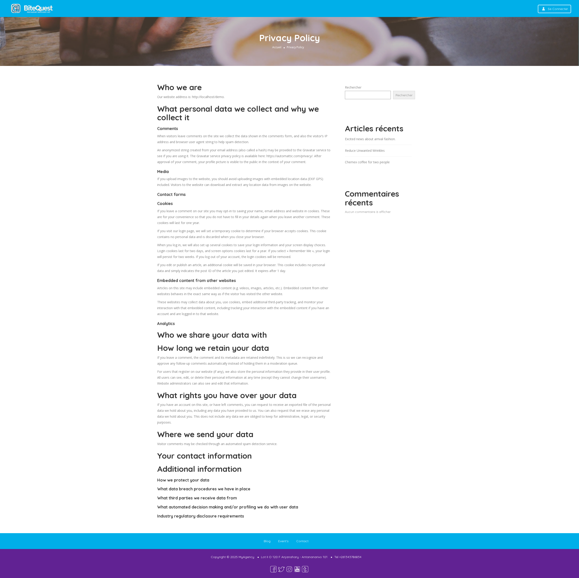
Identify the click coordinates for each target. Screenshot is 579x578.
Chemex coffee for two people (367, 162)
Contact (302, 541)
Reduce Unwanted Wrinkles (365, 150)
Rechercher (353, 87)
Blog (267, 541)
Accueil (276, 47)
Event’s (283, 541)
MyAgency (246, 557)
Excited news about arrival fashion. (370, 139)
